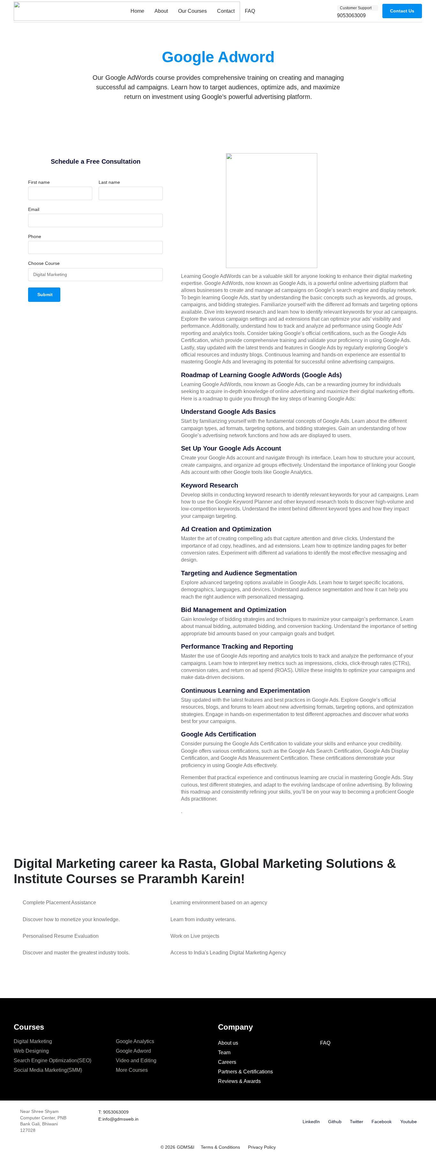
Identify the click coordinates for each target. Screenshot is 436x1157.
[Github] (335, 1112)
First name (39, 182)
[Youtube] (408, 1112)
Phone (34, 236)
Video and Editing (136, 1060)
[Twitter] (356, 1112)
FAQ (250, 11)
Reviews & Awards (239, 1081)
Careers (227, 1062)
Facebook (382, 1121)
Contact (226, 11)
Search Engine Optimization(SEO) (52, 1060)
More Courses (132, 1070)
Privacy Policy (262, 1147)
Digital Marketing (33, 1041)
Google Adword (133, 1051)
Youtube (408, 1121)
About (161, 11)
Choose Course (44, 263)
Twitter (356, 1121)
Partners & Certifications (245, 1071)
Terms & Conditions (220, 1147)
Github (335, 1121)
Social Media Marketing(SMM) (48, 1070)
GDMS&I (185, 1147)
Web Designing (31, 1051)
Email (33, 209)
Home (137, 11)
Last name (109, 182)
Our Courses (192, 11)
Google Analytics (135, 1041)
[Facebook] (382, 1112)
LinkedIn (311, 1121)
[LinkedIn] (311, 1112)
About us (228, 1043)
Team (224, 1052)
